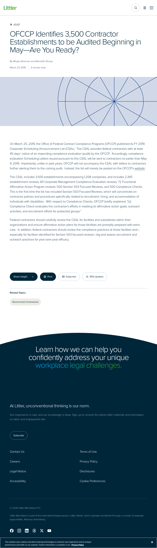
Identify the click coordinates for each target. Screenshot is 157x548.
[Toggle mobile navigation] (151, 7)
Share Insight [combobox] (20, 276)
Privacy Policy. (77, 544)
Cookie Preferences (92, 481)
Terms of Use (88, 451)
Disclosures (87, 471)
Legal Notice (18, 471)
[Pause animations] (145, 8)
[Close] (152, 542)
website (140, 168)
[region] (78, 542)
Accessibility (18, 481)
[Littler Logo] (10, 8)
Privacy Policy (89, 461)
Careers (15, 461)
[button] (12, 531)
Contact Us (17, 451)
